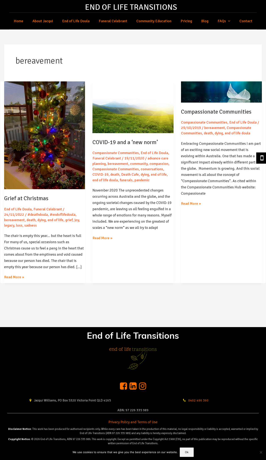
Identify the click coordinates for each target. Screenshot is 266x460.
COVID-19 (100, 174)
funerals (126, 180)
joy (76, 220)
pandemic (142, 180)
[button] (228, 21)
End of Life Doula (76, 21)
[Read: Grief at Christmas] (44, 135)
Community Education (153, 21)
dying (41, 220)
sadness (30, 225)
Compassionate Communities (115, 153)
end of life (55, 220)
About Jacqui (42, 21)
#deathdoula (37, 214)
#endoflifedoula (62, 214)
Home (18, 21)
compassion (158, 163)
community (139, 163)
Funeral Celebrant (113, 21)
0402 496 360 (198, 400)
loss (19, 225)
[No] (261, 452)
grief (69, 220)
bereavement (14, 220)
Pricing (186, 21)
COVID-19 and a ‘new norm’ (125, 142)
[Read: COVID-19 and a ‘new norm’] (132, 107)
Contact (245, 21)
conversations (152, 169)
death (31, 220)
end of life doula (105, 180)
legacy (9, 225)
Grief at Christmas (26, 198)
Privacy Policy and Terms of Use (133, 422)
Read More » (14, 277)
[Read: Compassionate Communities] (221, 92)
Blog (204, 21)
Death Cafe (130, 174)
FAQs (222, 21)
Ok (186, 452)
